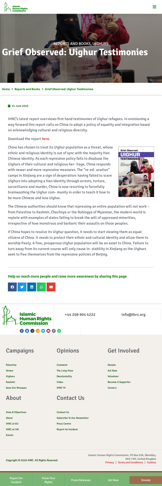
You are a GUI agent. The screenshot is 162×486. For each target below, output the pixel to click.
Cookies (151, 462)
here (45, 138)
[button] (154, 7)
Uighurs (100, 43)
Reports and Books (72, 43)
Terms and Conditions (130, 462)
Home (6, 89)
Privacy (109, 462)
